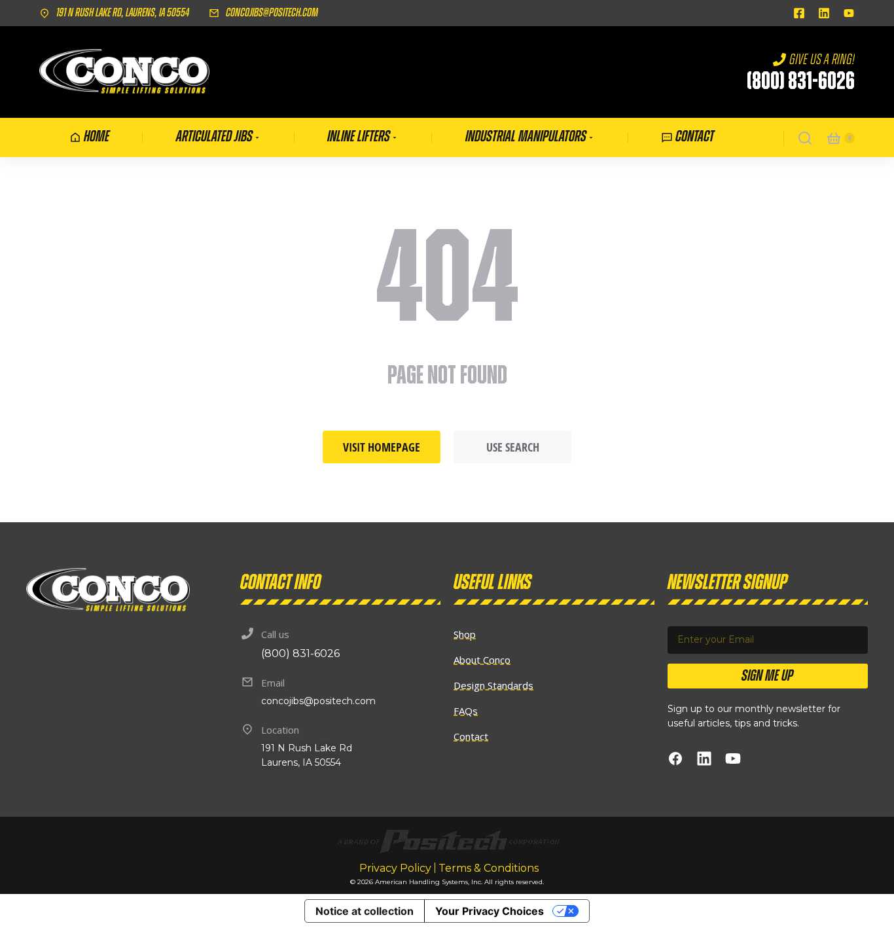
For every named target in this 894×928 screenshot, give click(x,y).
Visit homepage (381, 447)
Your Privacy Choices (489, 911)
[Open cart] (834, 138)
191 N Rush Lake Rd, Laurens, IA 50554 (122, 13)
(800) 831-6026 (801, 81)
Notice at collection (364, 911)
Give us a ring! (822, 59)
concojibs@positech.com (272, 13)
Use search (512, 447)
